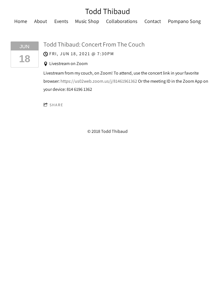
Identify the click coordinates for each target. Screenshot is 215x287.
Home (20, 21)
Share (56, 104)
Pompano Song (184, 21)
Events (61, 21)
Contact (152, 21)
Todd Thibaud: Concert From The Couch (94, 44)
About (40, 21)
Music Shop (87, 21)
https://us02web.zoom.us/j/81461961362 (98, 81)
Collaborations (121, 21)
